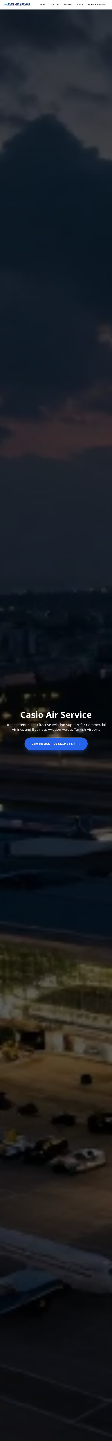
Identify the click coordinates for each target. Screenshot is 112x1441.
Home (43, 4)
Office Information (97, 4)
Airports (68, 4)
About (80, 4)
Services (55, 4)
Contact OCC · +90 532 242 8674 (53, 744)
